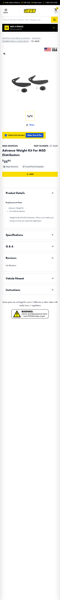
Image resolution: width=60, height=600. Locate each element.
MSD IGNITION (10, 146)
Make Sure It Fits (34, 135)
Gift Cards (26, 3)
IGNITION (36, 38)
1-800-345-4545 (51, 3)
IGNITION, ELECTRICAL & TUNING (16, 38)
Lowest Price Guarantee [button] (34, 166)
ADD (31, 174)
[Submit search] (54, 20)
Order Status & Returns (12, 3)
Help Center (37, 3)
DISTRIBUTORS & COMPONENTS (15, 41)
